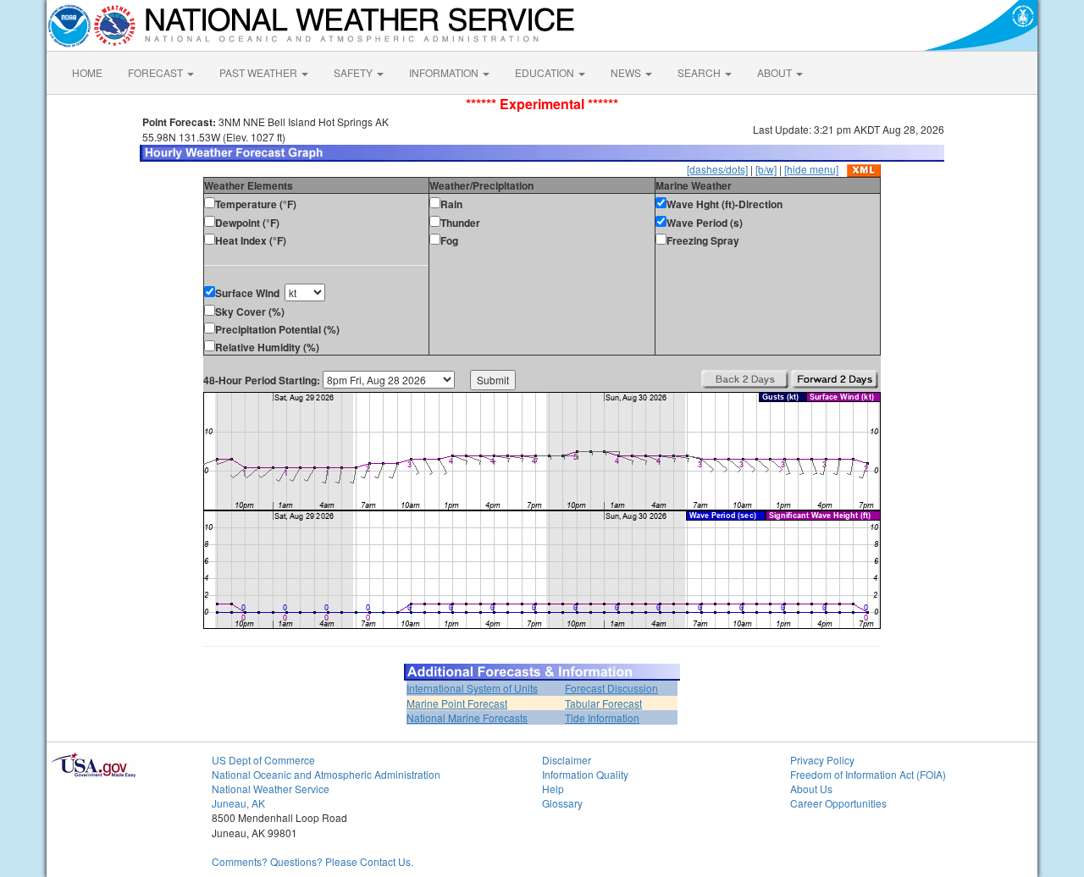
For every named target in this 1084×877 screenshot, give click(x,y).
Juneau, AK (238, 803)
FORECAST (156, 72)
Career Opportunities (838, 803)
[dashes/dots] (717, 169)
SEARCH (700, 72)
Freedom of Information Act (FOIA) (868, 774)
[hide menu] (811, 169)
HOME (87, 72)
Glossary (562, 803)
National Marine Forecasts (467, 717)
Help (553, 788)
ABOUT (775, 72)
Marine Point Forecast (456, 703)
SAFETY (354, 72)
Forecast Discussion (611, 688)
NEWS (627, 72)
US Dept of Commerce (263, 760)
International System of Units (472, 688)
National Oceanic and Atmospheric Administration (326, 774)
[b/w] (766, 169)
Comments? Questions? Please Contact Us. (312, 861)
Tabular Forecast (603, 703)
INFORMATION (445, 72)
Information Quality (585, 774)
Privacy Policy (822, 760)
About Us (811, 788)
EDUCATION (546, 72)
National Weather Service (270, 788)
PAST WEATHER (259, 72)
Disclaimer (566, 760)
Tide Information (602, 717)
